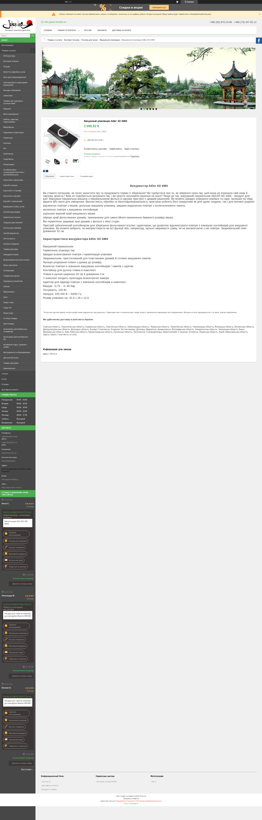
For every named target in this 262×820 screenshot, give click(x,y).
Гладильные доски (11, 276)
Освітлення (8, 153)
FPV (4, 148)
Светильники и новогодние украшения (15, 83)
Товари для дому (10, 249)
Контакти (102, 30)
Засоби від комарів (11, 212)
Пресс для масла (10, 265)
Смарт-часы (8, 302)
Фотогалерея (7, 45)
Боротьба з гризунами (13, 180)
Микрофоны (8, 127)
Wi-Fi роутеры (9, 56)
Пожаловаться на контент (125, 801)
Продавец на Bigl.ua (131, 799)
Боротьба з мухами (11, 196)
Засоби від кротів (11, 233)
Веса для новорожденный (14, 77)
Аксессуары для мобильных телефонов (15, 330)
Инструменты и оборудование (16, 352)
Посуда (6, 66)
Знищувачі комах (11, 254)
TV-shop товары (10, 318)
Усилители (8, 138)
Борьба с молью (10, 185)
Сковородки (8, 270)
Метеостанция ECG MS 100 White (16, 522)
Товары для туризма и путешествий (13, 102)
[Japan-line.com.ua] (17, 24)
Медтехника (8, 291)
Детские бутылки (10, 357)
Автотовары (8, 323)
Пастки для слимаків (12, 228)
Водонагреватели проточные (16, 260)
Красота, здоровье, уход (14, 72)
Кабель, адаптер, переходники (11, 120)
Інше (5, 297)
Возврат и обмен (49, 789)
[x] (47, 171)
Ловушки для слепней (12, 222)
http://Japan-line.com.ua (11, 487)
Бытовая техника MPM (107, 781)
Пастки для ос (9, 238)
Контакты (46, 781)
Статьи (5, 373)
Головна (48, 30)
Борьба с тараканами (12, 201)
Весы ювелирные (11, 114)
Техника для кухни (89, 40)
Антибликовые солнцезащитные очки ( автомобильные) (13, 172)
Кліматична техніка (11, 217)
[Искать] (32, 36)
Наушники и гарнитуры (13, 132)
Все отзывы (26, 769)
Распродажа (8, 164)
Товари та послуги (66, 30)
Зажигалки (8, 95)
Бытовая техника (11, 61)
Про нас (88, 30)
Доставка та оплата (121, 30)
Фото (153, 781)
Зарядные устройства (13, 281)
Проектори (8, 313)
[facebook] (44, 171)
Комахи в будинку (11, 244)
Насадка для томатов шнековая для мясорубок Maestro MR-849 (18, 615)
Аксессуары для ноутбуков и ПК (15, 338)
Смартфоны (8, 159)
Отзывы (5, 384)
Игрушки (7, 108)
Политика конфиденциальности (149, 801)
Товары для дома (10, 363)
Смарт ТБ (7, 307)
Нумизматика (9, 368)
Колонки (7, 143)
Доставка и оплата (10, 389)
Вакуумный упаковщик (110, 40)
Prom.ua (143, 796)
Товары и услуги (9, 50)
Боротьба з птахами (12, 190)
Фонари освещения (12, 90)
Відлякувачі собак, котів (13, 206)
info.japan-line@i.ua (10, 479)
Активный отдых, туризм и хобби (15, 345)
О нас (4, 379)
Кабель (6, 286)
